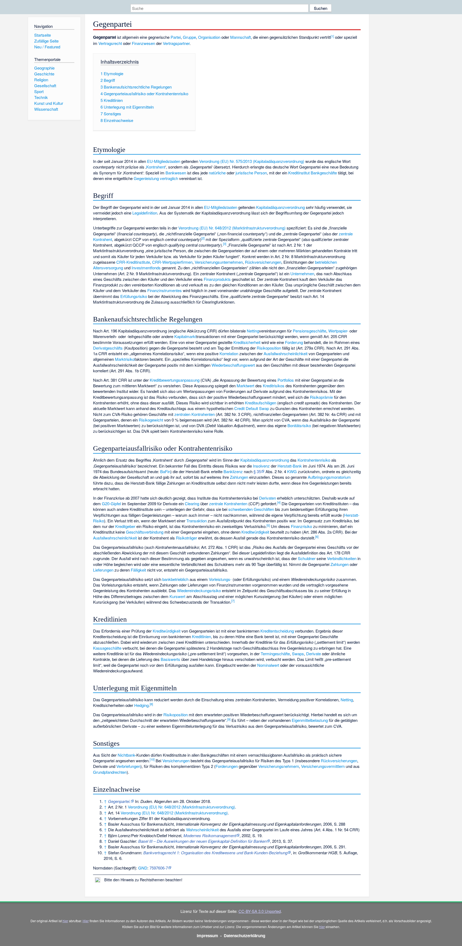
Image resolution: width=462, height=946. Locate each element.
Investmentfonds (146, 267)
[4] (278, 502)
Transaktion (196, 520)
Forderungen (226, 766)
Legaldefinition (144, 213)
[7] (232, 601)
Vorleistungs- (220, 579)
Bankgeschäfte (324, 172)
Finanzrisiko (301, 526)
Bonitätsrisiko (299, 425)
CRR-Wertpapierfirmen (172, 262)
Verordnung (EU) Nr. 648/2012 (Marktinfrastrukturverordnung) (232, 228)
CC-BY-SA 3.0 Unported (259, 911)
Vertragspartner (176, 43)
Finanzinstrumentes (164, 290)
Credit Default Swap (251, 408)
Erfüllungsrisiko (133, 296)
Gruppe (189, 37)
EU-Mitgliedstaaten (163, 161)
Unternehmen (302, 273)
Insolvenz (261, 466)
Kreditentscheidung (277, 631)
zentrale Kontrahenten (228, 503)
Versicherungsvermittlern (323, 766)
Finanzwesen (143, 43)
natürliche (217, 172)
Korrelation (229, 353)
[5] (268, 525)
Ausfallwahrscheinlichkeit (285, 353)
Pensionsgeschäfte (309, 331)
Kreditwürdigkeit (255, 532)
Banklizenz (233, 471)
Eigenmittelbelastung (310, 720)
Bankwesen (175, 172)
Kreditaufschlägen (260, 402)
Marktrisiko (124, 359)
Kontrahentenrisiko (314, 460)
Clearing (192, 503)
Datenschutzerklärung (244, 936)
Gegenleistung (146, 178)
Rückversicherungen (263, 262)
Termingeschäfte (275, 653)
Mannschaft (240, 37)
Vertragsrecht (110, 43)
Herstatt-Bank (290, 466)
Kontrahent (155, 167)
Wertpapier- (338, 331)
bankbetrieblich (175, 579)
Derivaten (267, 498)
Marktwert (245, 385)
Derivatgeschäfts (108, 348)
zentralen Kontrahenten (194, 414)
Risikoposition (269, 348)
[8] (151, 704)
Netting (253, 331)
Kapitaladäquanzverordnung (280, 207)
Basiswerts (170, 659)
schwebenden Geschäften (251, 509)
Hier (86, 920)
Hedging (141, 705)
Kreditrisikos (273, 385)
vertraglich (169, 178)
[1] (332, 36)
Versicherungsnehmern (278, 766)
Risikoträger (186, 538)
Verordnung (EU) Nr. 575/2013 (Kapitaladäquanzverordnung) (251, 161)
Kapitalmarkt (185, 336)
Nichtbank (126, 755)
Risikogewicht (151, 420)
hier (65, 920)
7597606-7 (158, 868)
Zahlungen (239, 477)
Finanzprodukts (217, 279)
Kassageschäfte (107, 648)
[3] (224, 244)
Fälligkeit (138, 570)
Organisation (209, 37)
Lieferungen (103, 570)
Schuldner (306, 558)
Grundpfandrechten (110, 772)
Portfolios (286, 380)
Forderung (294, 342)
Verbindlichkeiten (341, 558)
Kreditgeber (125, 526)
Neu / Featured (47, 46)
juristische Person (251, 172)
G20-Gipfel (111, 503)
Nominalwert (268, 665)
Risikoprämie (321, 397)
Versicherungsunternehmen (219, 262)
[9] (228, 719)
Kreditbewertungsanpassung (174, 380)
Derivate (313, 653)
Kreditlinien (201, 636)
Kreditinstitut (299, 172)
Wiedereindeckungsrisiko (199, 590)
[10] (152, 759)
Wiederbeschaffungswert (233, 365)
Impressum (207, 936)
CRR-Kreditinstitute (133, 262)
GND (142, 868)
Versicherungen (176, 760)
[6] (316, 536)
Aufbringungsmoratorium (329, 477)
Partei (176, 37)
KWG (292, 471)
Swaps (298, 653)
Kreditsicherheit (246, 342)
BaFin (165, 471)
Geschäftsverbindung (144, 532)
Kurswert (177, 596)
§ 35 (257, 471)
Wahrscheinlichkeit (202, 829)
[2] (203, 238)
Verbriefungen (128, 766)
